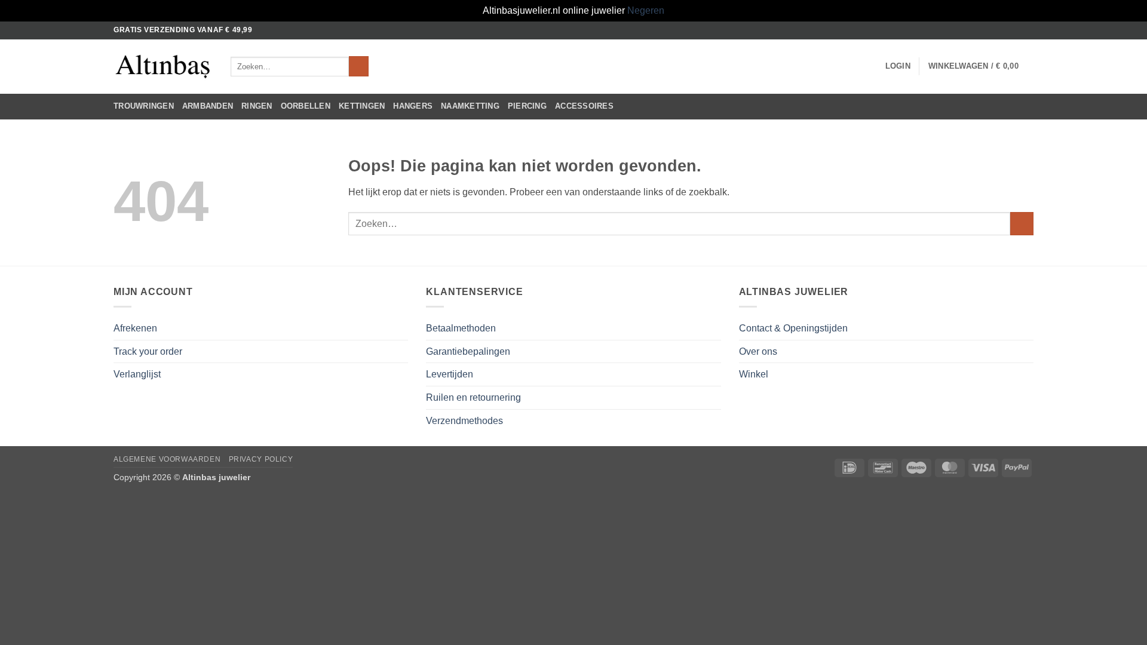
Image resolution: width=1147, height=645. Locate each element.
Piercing (527, 106)
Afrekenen (135, 328)
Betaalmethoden (461, 328)
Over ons (758, 351)
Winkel (753, 374)
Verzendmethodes (464, 421)
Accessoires (584, 106)
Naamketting (470, 106)
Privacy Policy (261, 459)
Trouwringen (144, 106)
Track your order (148, 351)
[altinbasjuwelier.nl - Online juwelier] (163, 66)
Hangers (413, 106)
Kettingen (362, 106)
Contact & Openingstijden (793, 328)
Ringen (256, 106)
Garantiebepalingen (468, 351)
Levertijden (449, 374)
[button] (897, 66)
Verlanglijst (137, 374)
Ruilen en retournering (473, 397)
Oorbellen (305, 106)
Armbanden (207, 106)
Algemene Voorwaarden (167, 459)
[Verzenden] (359, 66)
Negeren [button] (645, 10)
